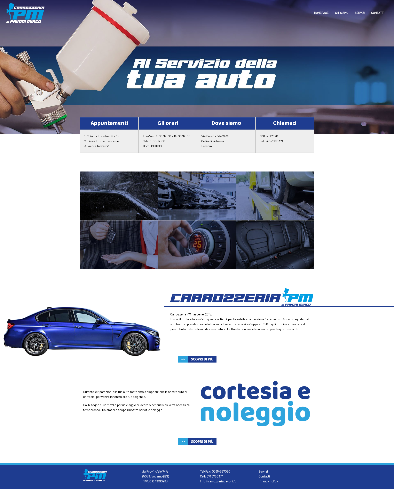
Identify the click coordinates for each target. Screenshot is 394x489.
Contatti (264, 476)
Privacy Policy (268, 481)
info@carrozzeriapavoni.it (218, 481)
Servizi (263, 471)
